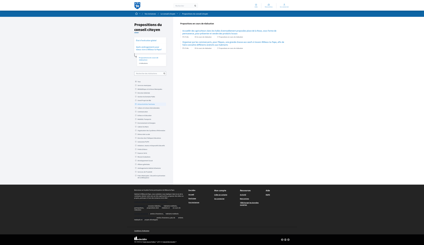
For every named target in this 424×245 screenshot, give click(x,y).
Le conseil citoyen (168, 13)
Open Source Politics (150, 242)
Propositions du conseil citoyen (195, 13)
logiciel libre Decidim (170, 242)
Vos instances (150, 13)
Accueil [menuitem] (191, 194)
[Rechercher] (195, 6)
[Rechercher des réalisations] (164, 73)
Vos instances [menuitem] (193, 202)
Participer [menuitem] (192, 198)
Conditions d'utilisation (141, 231)
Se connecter (219, 199)
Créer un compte (220, 195)
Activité (243, 195)
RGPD (268, 195)
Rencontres (244, 199)
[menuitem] (150, 81)
